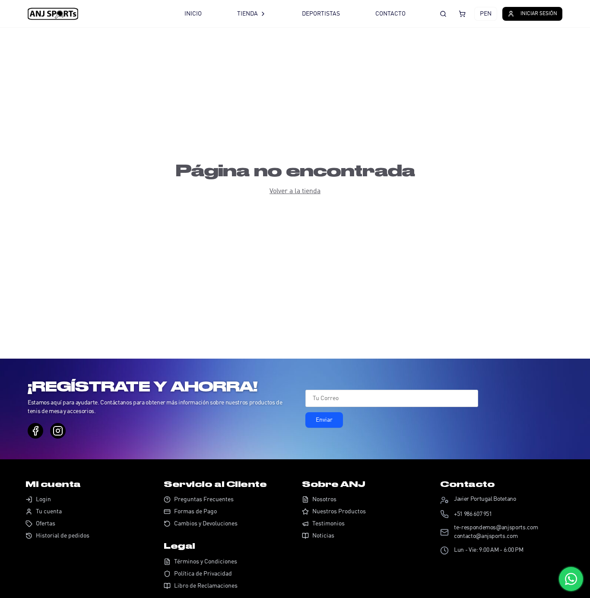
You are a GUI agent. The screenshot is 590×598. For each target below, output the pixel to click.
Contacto (390, 14)
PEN (486, 14)
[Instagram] (58, 431)
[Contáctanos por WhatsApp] (571, 579)
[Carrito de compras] (462, 14)
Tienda (247, 14)
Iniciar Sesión (538, 13)
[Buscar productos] (443, 14)
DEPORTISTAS (321, 14)
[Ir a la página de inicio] (95, 14)
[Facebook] (35, 431)
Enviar (324, 420)
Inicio (193, 14)
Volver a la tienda (295, 191)
